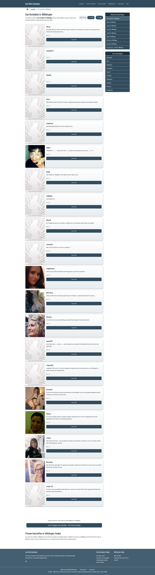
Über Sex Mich (117, 556)
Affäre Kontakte (100, 562)
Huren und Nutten (102, 4)
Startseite (81, 4)
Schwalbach (109, 68)
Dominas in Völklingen (112, 40)
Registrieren (121, 4)
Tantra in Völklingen (111, 33)
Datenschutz (83, 569)
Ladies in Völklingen (111, 26)
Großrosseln (109, 57)
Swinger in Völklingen (112, 44)
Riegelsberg (109, 79)
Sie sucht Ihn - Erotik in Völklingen (115, 47)
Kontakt (116, 560)
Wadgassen (109, 65)
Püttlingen (109, 75)
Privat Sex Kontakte (91, 4)
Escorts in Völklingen (112, 29)
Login (127, 4)
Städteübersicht (112, 4)
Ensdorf (108, 72)
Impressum (91, 569)
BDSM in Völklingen (111, 36)
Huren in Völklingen (111, 22)
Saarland (33, 9)
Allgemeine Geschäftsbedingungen (69, 569)
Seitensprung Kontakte (101, 560)
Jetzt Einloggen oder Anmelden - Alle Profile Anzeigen (64, 525)
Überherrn (109, 86)
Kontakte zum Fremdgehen (102, 558)
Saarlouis (109, 83)
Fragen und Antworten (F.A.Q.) (121, 558)
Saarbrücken (110, 90)
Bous (108, 61)
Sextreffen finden (100, 556)
